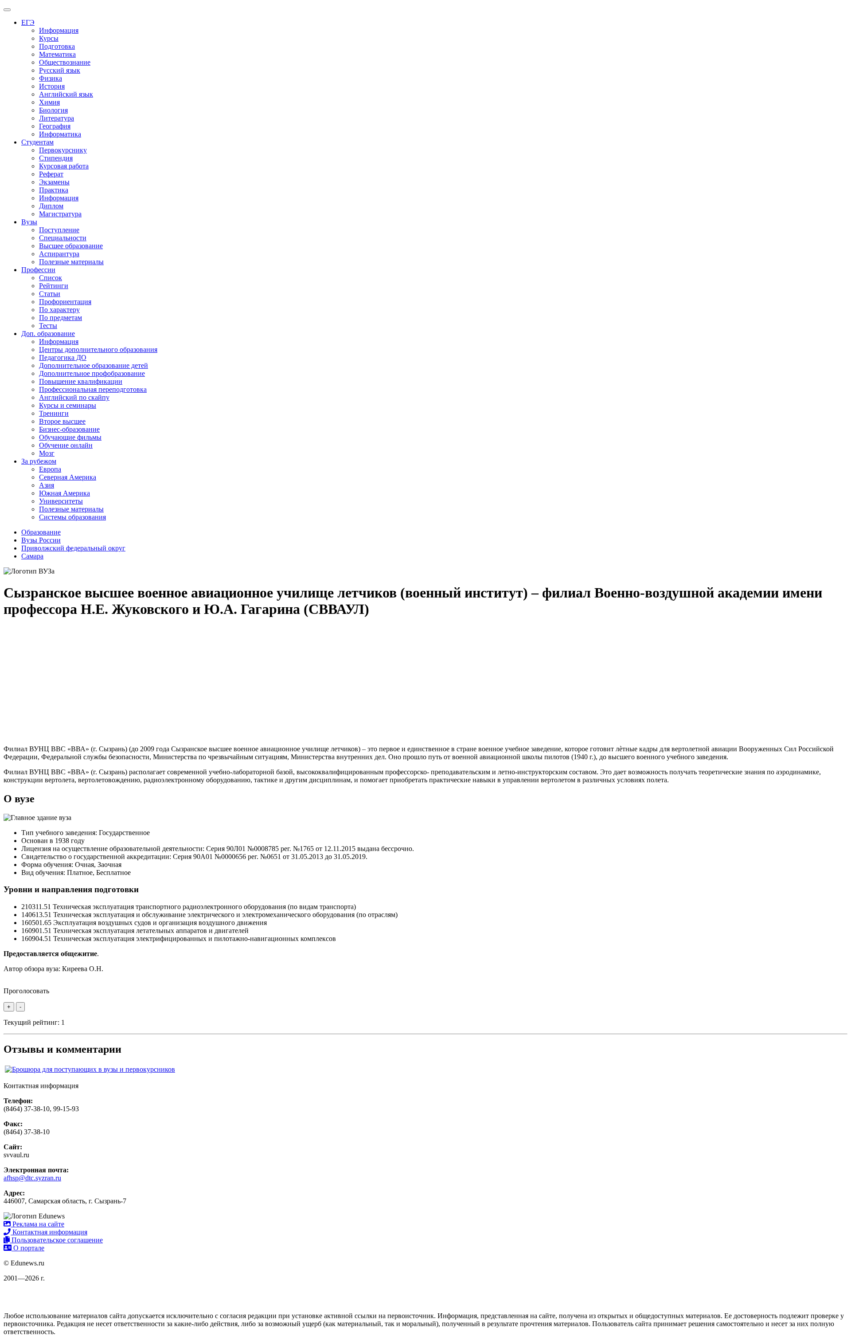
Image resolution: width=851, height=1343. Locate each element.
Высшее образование (71, 246)
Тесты (48, 325)
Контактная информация (49, 1232)
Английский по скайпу (74, 397)
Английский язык (66, 94)
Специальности (62, 238)
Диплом (51, 206)
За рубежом (38, 461)
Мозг (47, 453)
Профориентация (65, 301)
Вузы (29, 222)
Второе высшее (62, 421)
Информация (58, 30)
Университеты (61, 501)
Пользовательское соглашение (56, 1240)
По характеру (59, 309)
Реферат (51, 174)
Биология (53, 110)
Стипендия (56, 158)
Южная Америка (64, 493)
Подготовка (57, 46)
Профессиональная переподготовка (93, 389)
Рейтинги (53, 285)
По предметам (60, 317)
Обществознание (64, 62)
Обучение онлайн (66, 445)
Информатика (60, 134)
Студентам (37, 142)
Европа (50, 469)
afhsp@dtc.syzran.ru (32, 1178)
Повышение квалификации (80, 381)
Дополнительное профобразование (92, 373)
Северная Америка (67, 477)
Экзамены (54, 182)
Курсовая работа (64, 166)
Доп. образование (48, 333)
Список (50, 277)
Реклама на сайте (37, 1224)
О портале (28, 1248)
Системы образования (72, 517)
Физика (50, 78)
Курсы (49, 38)
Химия (49, 102)
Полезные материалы (71, 261)
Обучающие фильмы (70, 437)
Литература (56, 118)
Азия (46, 485)
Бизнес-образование (69, 429)
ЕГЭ (28, 22)
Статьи (49, 293)
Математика (57, 54)
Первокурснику (63, 150)
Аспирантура (59, 254)
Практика (53, 190)
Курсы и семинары (67, 405)
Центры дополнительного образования (98, 349)
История (52, 86)
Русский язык (59, 70)
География (54, 126)
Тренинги (54, 413)
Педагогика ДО (62, 357)
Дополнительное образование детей (93, 365)
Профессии (38, 269)
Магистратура (60, 214)
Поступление (59, 230)
